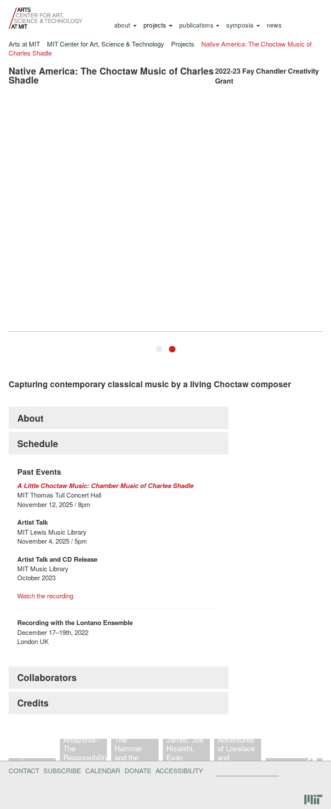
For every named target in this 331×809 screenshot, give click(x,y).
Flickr (295, 770)
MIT (313, 800)
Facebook (281, 770)
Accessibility (179, 770)
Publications (197, 25)
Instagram (312, 784)
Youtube (289, 784)
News (274, 25)
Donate (138, 770)
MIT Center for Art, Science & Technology (105, 43)
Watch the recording (45, 595)
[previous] (22, 756)
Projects (156, 25)
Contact (24, 770)
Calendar (102, 770)
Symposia (240, 25)
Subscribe (62, 770)
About (123, 25)
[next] (308, 756)
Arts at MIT (24, 43)
